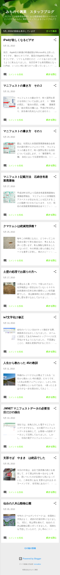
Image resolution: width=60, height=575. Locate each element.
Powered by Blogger (31, 558)
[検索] (56, 5)
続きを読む (51, 74)
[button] (55, 40)
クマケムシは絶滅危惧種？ (20, 226)
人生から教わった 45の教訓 (20, 363)
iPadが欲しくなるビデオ (18, 40)
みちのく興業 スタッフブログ (30, 12)
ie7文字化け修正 (13, 317)
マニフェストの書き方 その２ (22, 85)
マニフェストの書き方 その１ (22, 131)
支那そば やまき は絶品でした (24, 458)
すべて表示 (51, 31)
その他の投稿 (30, 548)
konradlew (37, 564)
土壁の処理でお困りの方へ (20, 271)
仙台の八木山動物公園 (17, 503)
